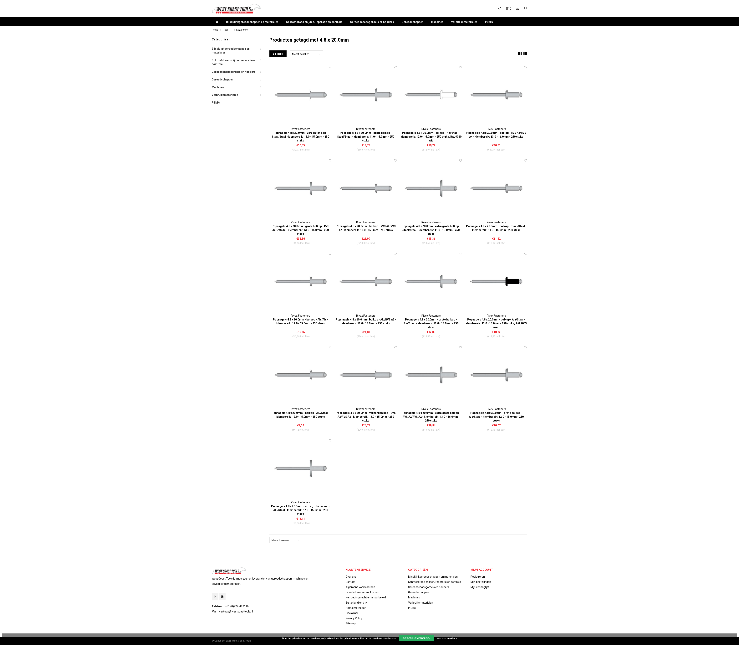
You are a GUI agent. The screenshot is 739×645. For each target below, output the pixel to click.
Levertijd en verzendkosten (362, 592)
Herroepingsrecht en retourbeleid (366, 597)
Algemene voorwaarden (360, 587)
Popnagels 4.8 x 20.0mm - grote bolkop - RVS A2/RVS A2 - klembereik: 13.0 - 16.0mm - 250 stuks (300, 230)
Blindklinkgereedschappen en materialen (252, 21)
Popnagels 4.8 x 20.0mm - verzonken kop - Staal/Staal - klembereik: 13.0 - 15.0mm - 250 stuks (300, 136)
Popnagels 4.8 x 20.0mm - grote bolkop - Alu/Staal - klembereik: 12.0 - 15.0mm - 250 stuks (431, 323)
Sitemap (351, 623)
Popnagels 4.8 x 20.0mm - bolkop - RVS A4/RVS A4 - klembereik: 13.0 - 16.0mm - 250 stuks (496, 134)
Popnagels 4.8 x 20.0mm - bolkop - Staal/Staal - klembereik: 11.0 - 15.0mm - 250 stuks (496, 228)
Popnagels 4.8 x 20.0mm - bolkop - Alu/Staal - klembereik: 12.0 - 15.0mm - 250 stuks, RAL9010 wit (430, 136)
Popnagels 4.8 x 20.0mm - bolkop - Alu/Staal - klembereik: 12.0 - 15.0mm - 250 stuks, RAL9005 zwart (496, 323)
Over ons (351, 576)
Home (215, 29)
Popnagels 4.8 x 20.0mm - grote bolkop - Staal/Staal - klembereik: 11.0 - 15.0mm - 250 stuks (365, 136)
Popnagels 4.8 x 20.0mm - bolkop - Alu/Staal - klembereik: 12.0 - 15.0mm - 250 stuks (300, 414)
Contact (350, 581)
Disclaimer (352, 613)
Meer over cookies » (447, 638)
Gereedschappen (412, 21)
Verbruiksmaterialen (464, 21)
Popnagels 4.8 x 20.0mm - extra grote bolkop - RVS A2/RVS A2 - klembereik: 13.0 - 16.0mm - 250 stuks (431, 416)
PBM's (489, 21)
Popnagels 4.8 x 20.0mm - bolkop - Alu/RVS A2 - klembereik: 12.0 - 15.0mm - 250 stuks (366, 321)
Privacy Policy (354, 618)
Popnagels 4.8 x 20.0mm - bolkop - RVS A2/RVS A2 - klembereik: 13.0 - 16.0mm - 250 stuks (366, 228)
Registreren (478, 576)
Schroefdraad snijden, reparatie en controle (314, 21)
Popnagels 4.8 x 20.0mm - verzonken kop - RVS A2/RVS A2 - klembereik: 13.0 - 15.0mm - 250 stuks (366, 416)
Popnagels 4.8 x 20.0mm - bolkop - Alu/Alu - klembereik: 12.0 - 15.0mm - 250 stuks (300, 321)
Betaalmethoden (356, 607)
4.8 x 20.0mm (241, 29)
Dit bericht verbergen (416, 638)
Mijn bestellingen (481, 581)
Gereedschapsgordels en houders (372, 21)
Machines (437, 21)
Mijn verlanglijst (480, 587)
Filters (279, 53)
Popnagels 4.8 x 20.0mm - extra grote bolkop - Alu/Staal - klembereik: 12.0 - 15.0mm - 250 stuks (300, 510)
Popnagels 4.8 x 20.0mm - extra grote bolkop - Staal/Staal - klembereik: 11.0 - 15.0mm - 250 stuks (431, 230)
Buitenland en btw (357, 602)
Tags (225, 29)
